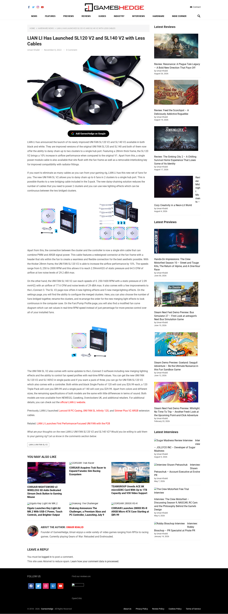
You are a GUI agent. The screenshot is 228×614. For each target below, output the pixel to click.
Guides (102, 16)
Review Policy (158, 609)
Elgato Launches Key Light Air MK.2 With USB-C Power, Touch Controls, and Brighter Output (44, 511)
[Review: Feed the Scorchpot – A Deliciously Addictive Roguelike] (176, 93)
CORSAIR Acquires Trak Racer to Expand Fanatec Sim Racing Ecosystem (87, 471)
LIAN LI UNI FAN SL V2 (38, 445)
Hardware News (46, 28)
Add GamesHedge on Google (90, 133)
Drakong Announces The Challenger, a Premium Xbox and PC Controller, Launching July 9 (87, 511)
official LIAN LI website (72, 402)
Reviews (86, 16)
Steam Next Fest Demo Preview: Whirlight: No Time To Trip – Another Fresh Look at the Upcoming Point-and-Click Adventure (177, 412)
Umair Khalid (33, 50)
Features (50, 16)
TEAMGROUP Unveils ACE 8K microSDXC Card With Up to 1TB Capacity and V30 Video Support (129, 490)
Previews (68, 16)
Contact (196, 7)
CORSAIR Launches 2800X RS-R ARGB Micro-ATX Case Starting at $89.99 (130, 511)
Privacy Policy (142, 609)
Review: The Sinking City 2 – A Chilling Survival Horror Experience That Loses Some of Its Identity (175, 160)
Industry (119, 16)
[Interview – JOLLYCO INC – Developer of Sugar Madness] (173, 440)
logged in (47, 556)
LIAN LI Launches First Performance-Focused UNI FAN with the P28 (73, 423)
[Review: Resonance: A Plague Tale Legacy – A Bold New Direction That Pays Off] (176, 46)
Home (32, 28)
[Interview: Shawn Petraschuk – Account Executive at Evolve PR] (171, 465)
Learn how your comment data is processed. (95, 561)
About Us (127, 609)
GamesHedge (47, 609)
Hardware (158, 16)
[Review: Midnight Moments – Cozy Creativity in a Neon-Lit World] (173, 187)
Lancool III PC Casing (70, 410)
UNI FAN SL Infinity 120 (96, 410)
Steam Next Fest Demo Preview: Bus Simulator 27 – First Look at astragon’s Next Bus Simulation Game (175, 316)
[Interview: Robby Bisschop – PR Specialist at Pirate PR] (169, 523)
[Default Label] (53, 586)
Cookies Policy (175, 609)
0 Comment (71, 50)
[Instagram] (45, 586)
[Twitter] (38, 586)
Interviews (138, 16)
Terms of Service (193, 609)
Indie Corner (179, 16)
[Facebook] (31, 586)
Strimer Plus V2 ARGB (126, 410)
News (34, 16)
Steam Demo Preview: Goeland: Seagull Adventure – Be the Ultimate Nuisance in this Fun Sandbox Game (176, 366)
